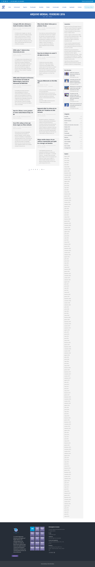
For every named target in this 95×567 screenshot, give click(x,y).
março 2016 (66, 415)
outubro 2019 (67, 325)
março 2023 (66, 242)
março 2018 (66, 365)
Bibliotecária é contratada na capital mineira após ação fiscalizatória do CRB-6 (76, 88)
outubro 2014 (67, 451)
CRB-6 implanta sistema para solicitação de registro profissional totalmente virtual (71, 39)
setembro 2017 (67, 378)
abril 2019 (66, 338)
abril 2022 (66, 265)
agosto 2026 (67, 156)
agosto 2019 (67, 330)
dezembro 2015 (67, 422)
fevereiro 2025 (67, 194)
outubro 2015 (67, 426)
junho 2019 (66, 334)
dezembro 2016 (67, 397)
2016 (47, 16)
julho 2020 (66, 307)
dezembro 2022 (67, 248)
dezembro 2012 (67, 497)
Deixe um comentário (17, 29)
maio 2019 (66, 336)
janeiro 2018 (67, 369)
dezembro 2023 (67, 223)
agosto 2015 (67, 430)
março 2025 (66, 191)
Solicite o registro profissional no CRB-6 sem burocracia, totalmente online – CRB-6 (73, 36)
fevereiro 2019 (67, 342)
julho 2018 (66, 357)
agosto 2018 (67, 355)
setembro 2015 (67, 428)
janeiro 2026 (67, 171)
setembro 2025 (67, 179)
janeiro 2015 (67, 445)
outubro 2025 (67, 177)
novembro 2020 (67, 300)
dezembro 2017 (67, 371)
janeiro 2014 (67, 470)
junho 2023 (66, 235)
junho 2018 (66, 359)
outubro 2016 (67, 401)
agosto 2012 (67, 505)
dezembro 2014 (67, 447)
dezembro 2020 (67, 298)
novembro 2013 (67, 474)
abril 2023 (66, 240)
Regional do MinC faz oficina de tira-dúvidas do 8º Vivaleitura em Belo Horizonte (47, 110)
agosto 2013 (67, 480)
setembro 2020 (67, 305)
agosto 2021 (67, 281)
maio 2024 (66, 212)
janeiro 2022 (67, 271)
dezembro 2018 (67, 346)
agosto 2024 (67, 206)
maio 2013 (66, 487)
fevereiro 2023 (67, 244)
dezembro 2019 (67, 321)
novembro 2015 (67, 424)
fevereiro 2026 (67, 168)
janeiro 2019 (67, 344)
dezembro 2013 (67, 472)
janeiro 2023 (67, 246)
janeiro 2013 (67, 495)
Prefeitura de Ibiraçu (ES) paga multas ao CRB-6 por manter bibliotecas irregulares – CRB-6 (72, 28)
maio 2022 (66, 263)
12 (41, 169)
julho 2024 (66, 208)
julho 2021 (66, 284)
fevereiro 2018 (67, 367)
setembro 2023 (67, 229)
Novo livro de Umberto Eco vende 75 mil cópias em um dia (47, 54)
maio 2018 (66, 361)
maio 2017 (66, 386)
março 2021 (66, 292)
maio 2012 (66, 512)
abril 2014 (66, 464)
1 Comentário (50, 86)
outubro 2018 (67, 351)
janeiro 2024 (67, 221)
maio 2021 (66, 288)
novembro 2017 (67, 374)
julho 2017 (66, 382)
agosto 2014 (67, 455)
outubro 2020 (67, 302)
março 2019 (66, 340)
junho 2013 (66, 484)
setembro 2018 (67, 353)
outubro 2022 (67, 252)
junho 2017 (66, 384)
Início (44, 16)
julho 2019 (66, 332)
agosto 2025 (67, 181)
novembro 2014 (67, 449)
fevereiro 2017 (67, 392)
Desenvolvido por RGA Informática (47, 563)
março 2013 (66, 491)
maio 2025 (66, 187)
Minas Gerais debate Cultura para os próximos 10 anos (47, 25)
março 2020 (66, 315)
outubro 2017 (67, 376)
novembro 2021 (67, 275)
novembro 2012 (67, 499)
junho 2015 (66, 434)
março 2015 (66, 441)
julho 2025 (66, 183)
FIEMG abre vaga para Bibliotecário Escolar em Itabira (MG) (75, 74)
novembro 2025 (67, 175)
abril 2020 (66, 313)
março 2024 (66, 217)
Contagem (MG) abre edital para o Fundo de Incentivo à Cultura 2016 (22, 25)
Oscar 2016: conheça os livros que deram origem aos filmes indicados (22, 124)
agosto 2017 (67, 380)
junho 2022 (66, 261)
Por (19, 28)
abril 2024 (66, 215)
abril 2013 (66, 489)
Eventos (39, 28)
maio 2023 (66, 238)
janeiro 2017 (67, 394)
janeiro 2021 (67, 296)
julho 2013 (66, 482)
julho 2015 (66, 432)
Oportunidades (40, 84)
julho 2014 (66, 457)
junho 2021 (66, 286)
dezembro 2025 (67, 173)
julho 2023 (66, 233)
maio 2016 (66, 411)
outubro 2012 (67, 501)
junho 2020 (66, 309)
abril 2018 (66, 363)
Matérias (14, 28)
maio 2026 (66, 162)
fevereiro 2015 (67, 443)
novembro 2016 (67, 399)
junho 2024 (66, 210)
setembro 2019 (67, 328)
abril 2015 (66, 438)
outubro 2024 (67, 202)
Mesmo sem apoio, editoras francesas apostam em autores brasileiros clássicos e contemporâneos (72, 63)
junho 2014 (66, 459)
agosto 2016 (67, 405)
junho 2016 (66, 409)
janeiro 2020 (67, 319)
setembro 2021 (67, 279)
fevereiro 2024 (67, 219)
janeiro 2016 (67, 420)
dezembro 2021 (67, 273)
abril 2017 (66, 388)
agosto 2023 (67, 231)
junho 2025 (66, 185)
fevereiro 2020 (67, 317)
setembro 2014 (67, 453)
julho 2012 (66, 508)
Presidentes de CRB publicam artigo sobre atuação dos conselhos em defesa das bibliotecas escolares (75, 96)
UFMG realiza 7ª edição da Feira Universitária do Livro (21, 51)
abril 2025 (66, 189)
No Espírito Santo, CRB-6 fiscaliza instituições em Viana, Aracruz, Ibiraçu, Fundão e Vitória (72, 31)
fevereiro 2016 (67, 418)
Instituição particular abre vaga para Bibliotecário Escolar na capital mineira (75, 81)
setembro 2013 (67, 478)
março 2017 (66, 390)
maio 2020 (66, 311)
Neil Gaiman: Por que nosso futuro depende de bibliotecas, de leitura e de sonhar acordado (73, 46)
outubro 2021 (67, 277)
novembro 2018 (67, 348)
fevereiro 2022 (67, 269)
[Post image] (66, 73)
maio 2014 (66, 461)
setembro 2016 (67, 403)
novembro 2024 (67, 200)
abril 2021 (66, 290)
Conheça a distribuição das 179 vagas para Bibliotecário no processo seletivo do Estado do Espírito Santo (73, 57)
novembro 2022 (67, 250)
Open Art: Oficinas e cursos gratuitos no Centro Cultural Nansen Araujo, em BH (23, 112)
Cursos (14, 116)
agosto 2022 (67, 256)
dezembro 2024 (67, 198)
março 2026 (66, 166)
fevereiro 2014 (67, 468)
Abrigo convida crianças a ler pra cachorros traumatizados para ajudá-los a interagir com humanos (47, 141)
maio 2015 (66, 436)
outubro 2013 (67, 476)
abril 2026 (66, 164)
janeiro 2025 (67, 196)
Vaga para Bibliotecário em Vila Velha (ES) (47, 82)
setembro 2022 (67, 254)
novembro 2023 (67, 225)
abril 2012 (66, 514)
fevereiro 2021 (67, 294)
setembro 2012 (67, 503)
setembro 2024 (67, 204)
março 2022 (66, 267)
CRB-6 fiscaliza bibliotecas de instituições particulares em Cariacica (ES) (76, 105)
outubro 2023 (67, 227)
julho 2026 (66, 158)
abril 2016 (66, 413)
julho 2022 (66, 258)
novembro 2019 (67, 323)
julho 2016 (66, 407)
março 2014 (66, 466)
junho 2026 (66, 160)
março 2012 (66, 516)
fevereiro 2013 (67, 493)
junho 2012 (66, 510)
